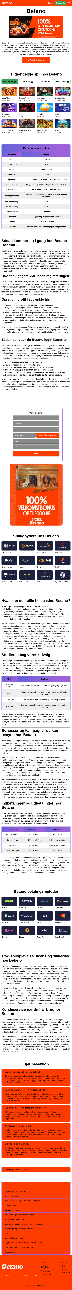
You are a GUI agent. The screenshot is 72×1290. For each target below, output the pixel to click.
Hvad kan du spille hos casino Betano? (19, 1215)
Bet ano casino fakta (12, 1196)
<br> (6, 1233)
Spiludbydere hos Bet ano (14, 1210)
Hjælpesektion (10, 1252)
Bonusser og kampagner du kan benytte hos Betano (24, 1224)
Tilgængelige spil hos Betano (15, 1192)
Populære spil (8, 81)
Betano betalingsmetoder (14, 1238)
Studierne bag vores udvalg (15, 1219)
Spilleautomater (60, 81)
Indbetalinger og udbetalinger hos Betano (20, 1229)
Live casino (26, 81)
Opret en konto (10, 1205)
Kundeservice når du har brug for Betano (20, 1247)
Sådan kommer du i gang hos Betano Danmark (22, 1201)
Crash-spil (43, 81)
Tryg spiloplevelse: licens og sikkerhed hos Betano (23, 1243)
